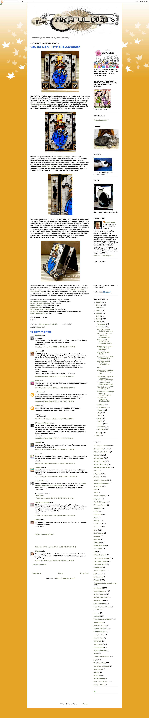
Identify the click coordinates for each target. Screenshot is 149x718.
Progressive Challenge (102, 619)
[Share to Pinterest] (70, 324)
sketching (97, 641)
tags (95, 660)
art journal (98, 474)
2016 (98, 313)
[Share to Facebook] (69, 324)
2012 (98, 433)
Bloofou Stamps (100, 505)
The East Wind (99, 663)
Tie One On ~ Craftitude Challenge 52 (103, 399)
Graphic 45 (98, 567)
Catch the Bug (35, 307)
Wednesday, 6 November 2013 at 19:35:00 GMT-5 (56, 476)
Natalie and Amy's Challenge (41, 309)
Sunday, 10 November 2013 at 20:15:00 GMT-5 (55, 515)
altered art (98, 455)
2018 (98, 308)
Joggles (97, 580)
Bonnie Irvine (110, 222)
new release (98, 600)
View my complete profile (103, 255)
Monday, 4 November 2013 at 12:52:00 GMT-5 (54, 376)
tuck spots (98, 669)
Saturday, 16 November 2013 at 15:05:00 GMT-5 (55, 547)
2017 (98, 310)
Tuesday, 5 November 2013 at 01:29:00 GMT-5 (54, 449)
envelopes (98, 549)
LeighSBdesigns (100, 591)
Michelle (38, 335)
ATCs (96, 492)
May (100, 418)
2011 (98, 436)
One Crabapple (100, 603)
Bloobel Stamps (100, 502)
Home (60, 573)
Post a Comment (39, 564)
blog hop (97, 499)
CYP (43, 327)
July (99, 413)
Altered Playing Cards (103, 353)
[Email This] (63, 324)
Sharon (38, 519)
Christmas (98, 514)
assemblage (98, 486)
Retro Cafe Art (47, 166)
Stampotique (99, 647)
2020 (99, 302)
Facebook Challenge (102, 558)
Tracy (37, 380)
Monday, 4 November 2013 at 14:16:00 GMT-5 (54, 401)
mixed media (99, 594)
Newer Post (36, 573)
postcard (97, 616)
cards (38, 327)
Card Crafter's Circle (38, 313)
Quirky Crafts (35, 305)
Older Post (84, 573)
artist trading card (101, 480)
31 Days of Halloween (102, 445)
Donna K (38, 467)
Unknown (38, 392)
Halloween (98, 574)
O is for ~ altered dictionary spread (105, 330)
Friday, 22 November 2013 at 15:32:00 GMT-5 (54, 560)
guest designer (99, 570)
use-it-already (99, 678)
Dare (99, 367)
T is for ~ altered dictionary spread (105, 383)
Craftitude (98, 524)
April (100, 421)
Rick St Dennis (99, 625)
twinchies (97, 675)
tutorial (96, 672)
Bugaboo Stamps (63, 156)
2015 (98, 316)
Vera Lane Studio (100, 681)
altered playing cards (102, 467)
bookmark (97, 508)
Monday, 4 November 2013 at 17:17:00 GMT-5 (54, 438)
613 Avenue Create (38, 301)
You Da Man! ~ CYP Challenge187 (105, 388)
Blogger (85, 704)
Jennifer (38, 442)
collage (96, 520)
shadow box (98, 638)
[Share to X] (67, 324)
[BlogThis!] (65, 324)
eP (95, 552)
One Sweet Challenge (102, 607)
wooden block (99, 685)
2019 (98, 305)
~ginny (37, 351)
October (101, 404)
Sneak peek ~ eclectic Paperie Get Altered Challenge (105, 378)
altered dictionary (100, 464)
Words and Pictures (42, 423)
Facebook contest (101, 561)
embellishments (100, 545)
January (101, 429)
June (100, 415)
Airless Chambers (101, 449)
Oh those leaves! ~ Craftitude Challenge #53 (104, 362)
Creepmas (98, 527)
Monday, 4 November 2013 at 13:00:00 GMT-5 (55, 388)
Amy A (37, 405)
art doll (96, 470)
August (101, 410)
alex (36, 454)
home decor (98, 577)
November (102, 327)
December (102, 324)
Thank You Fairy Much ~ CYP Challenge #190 (104, 341)
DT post (97, 542)
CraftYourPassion (42, 502)
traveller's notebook (101, 666)
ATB (95, 489)
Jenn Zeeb (39, 481)
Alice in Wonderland (101, 452)
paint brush (98, 610)
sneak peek (98, 644)
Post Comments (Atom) (65, 578)
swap (96, 653)
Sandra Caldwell (100, 628)
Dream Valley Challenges (40, 303)
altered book (98, 458)
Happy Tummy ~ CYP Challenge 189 (105, 357)
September (102, 407)
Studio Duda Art (100, 650)
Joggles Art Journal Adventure (105, 583)
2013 (98, 321)
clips (95, 517)
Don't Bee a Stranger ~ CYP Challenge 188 (105, 371)
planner (97, 613)
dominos (97, 536)
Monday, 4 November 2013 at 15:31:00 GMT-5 (54, 419)
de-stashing (98, 533)
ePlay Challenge (100, 555)
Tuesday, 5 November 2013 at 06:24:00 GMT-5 (55, 463)
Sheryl (37, 551)
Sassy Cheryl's (99, 631)
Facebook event (100, 564)
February (101, 426)
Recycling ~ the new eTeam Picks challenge (105, 347)
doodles (97, 539)
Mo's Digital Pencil (101, 597)
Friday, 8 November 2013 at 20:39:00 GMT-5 (54, 498)
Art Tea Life (98, 477)
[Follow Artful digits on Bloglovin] (102, 293)
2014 (98, 319)
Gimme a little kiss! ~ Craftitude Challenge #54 (105, 335)
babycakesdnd (99, 495)
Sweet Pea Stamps (101, 656)
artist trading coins (101, 483)
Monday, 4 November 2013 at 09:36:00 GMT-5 (55, 347)
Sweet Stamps (36, 311)
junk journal (98, 588)
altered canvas (99, 461)
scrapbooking (99, 635)
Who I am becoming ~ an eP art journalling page (105, 393)
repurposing (98, 622)
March (100, 424)
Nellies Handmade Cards (44, 534)
